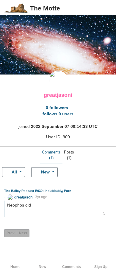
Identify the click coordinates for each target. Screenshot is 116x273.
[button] (106, 8)
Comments (51, 155)
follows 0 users (58, 113)
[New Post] (97, 8)
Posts (69, 155)
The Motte (45, 8)
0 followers (57, 107)
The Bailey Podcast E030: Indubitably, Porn (37, 191)
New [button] (45, 172)
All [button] (14, 172)
